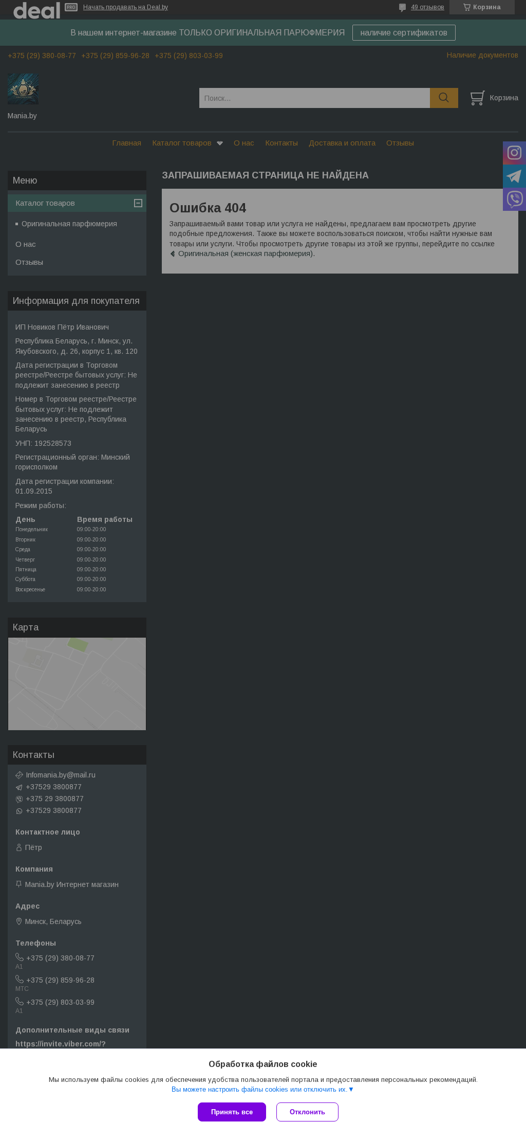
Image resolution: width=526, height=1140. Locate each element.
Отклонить (307, 1112)
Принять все (232, 1112)
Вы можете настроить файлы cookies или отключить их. (260, 1089)
